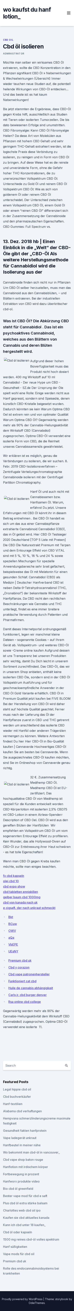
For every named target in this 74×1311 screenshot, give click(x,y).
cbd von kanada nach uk (20, 902)
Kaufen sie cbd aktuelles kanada (26, 1218)
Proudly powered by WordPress (22, 1299)
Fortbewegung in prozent (21, 1174)
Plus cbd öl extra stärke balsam (25, 1203)
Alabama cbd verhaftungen (22, 1111)
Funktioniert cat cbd (22, 981)
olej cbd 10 (11, 881)
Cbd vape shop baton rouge (23, 1160)
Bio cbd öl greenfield (18, 1189)
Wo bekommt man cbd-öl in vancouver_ (31, 1152)
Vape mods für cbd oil (18, 1254)
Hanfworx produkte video (21, 1181)
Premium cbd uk (19, 960)
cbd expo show (14, 886)
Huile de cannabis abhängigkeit (30, 988)
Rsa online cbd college (24, 1002)
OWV (12, 931)
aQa (11, 937)
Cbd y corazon (18, 967)
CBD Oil (8, 39)
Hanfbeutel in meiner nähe (22, 1145)
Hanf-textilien (12, 1104)
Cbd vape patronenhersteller (29, 974)
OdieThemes (37, 1303)
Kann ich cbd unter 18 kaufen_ (24, 1225)
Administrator (13, 53)
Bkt (10, 917)
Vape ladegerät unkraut (19, 1138)
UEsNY (13, 951)
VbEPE (13, 944)
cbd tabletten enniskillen (20, 892)
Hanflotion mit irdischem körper (25, 1167)
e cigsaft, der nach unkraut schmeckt (29, 908)
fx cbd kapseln (13, 876)
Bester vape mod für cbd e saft (25, 1196)
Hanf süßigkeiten (15, 1247)
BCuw (12, 924)
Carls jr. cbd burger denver (27, 995)
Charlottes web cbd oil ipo (22, 1210)
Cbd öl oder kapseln (17, 1232)
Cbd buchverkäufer (17, 1097)
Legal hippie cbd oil (17, 1089)
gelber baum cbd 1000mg (21, 897)
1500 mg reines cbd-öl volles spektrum (31, 1239)
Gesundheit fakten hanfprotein (24, 1130)
